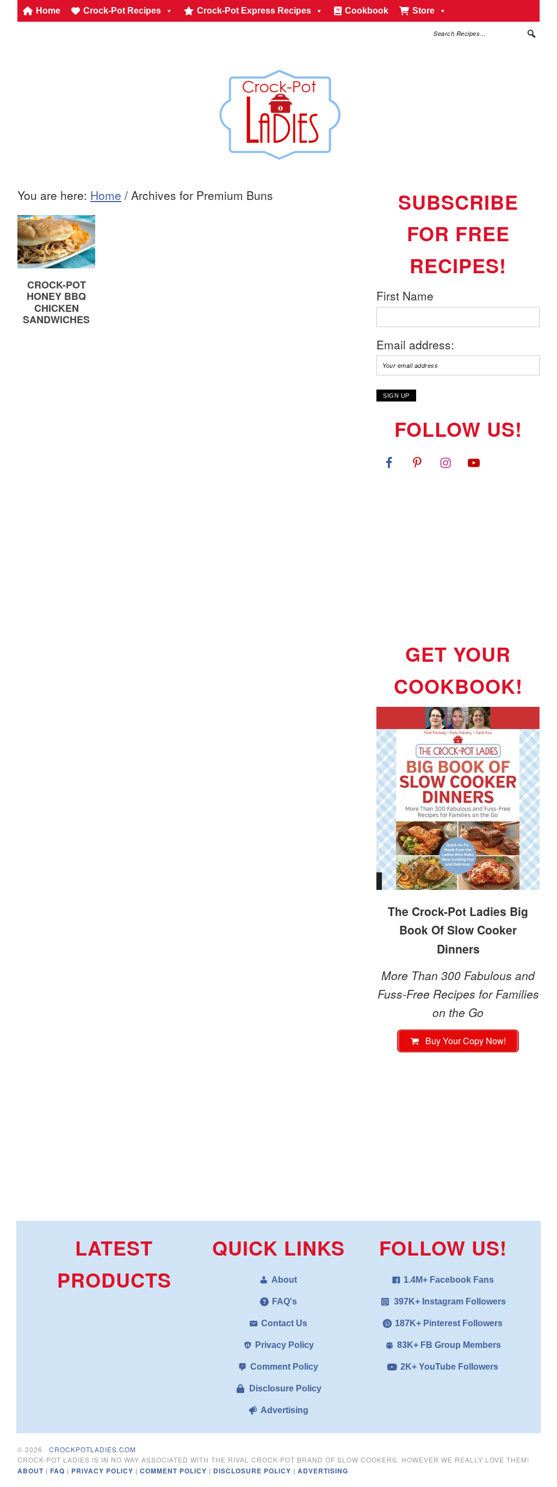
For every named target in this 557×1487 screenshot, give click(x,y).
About (284, 1279)
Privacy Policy (284, 1345)
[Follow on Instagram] (445, 462)
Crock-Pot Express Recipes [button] (254, 10)
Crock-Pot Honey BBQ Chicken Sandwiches (56, 302)
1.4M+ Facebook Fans (449, 1279)
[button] (531, 34)
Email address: (415, 344)
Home (48, 10)
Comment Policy (284, 1366)
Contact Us (284, 1323)
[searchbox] (485, 34)
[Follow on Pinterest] (417, 462)
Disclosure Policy (285, 1388)
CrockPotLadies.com (92, 1449)
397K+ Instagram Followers (450, 1301)
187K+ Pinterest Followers (449, 1323)
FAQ (58, 1471)
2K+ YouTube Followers (449, 1366)
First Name (405, 295)
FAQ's (284, 1301)
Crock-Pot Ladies (278, 109)
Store (423, 10)
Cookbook (366, 10)
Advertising (284, 1410)
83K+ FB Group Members (449, 1345)
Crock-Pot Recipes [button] (122, 10)
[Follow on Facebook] (388, 462)
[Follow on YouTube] (473, 462)
